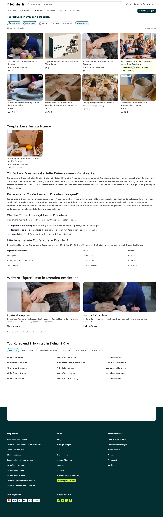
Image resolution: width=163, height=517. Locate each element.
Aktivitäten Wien (114, 378)
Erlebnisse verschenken (17, 439)
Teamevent (112, 460)
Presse (110, 455)
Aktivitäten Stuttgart (116, 362)
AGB (59, 450)
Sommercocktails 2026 (16, 450)
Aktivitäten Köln (114, 357)
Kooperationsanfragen (117, 445)
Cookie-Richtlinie (64, 460)
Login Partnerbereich (117, 439)
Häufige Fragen (64, 445)
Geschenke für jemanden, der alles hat (23, 445)
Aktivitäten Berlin (15, 357)
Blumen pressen (14, 455)
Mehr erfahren (14, 326)
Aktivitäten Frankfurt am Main (71, 362)
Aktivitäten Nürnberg (17, 373)
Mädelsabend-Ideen (15, 470)
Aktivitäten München (66, 357)
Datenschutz (62, 455)
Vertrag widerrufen (66, 480)
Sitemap (60, 470)
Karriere (111, 465)
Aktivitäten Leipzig (65, 368)
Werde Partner (76, 11)
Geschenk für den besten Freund (21, 486)
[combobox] (75, 4)
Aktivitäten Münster (16, 378)
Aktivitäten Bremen (115, 373)
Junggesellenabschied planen (20, 460)
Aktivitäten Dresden (66, 373)
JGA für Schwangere (16, 465)
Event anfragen (146, 11)
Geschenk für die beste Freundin (21, 480)
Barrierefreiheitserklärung (68, 475)
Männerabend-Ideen (16, 475)
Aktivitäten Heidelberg (67, 378)
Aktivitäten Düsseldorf (17, 368)
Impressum (62, 465)
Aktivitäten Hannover (116, 368)
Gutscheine (24, 11)
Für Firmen (50, 11)
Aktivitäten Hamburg (17, 362)
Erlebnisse (11, 11)
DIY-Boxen (37, 11)
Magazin (62, 11)
